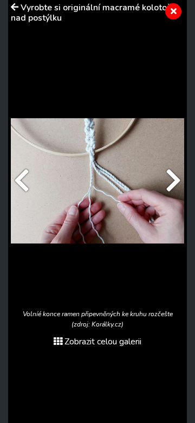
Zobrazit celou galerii (102, 342)
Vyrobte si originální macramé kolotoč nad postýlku (91, 13)
